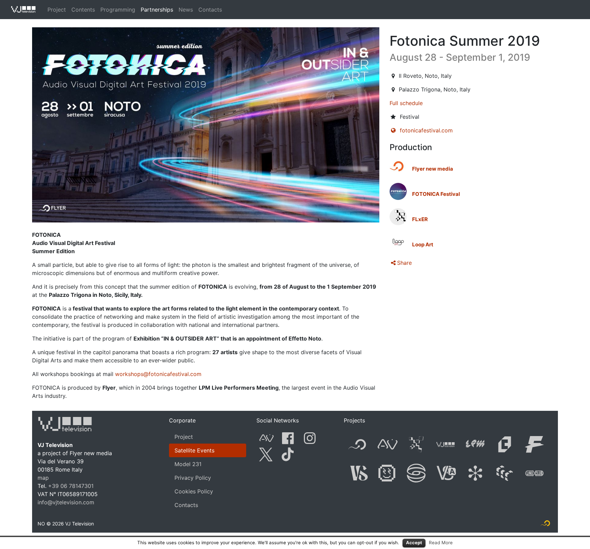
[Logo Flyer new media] (545, 524)
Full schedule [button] (406, 103)
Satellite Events (194, 450)
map (43, 477)
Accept (414, 542)
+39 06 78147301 (71, 485)
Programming (117, 9)
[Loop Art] (398, 241)
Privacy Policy (192, 477)
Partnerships (157, 9)
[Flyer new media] (398, 166)
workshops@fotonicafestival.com (158, 374)
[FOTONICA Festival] (398, 191)
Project (56, 9)
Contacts (210, 9)
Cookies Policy (193, 491)
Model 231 (187, 464)
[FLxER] (398, 216)
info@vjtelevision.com (66, 502)
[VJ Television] (65, 423)
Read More (441, 542)
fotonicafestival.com (426, 130)
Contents (83, 9)
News (186, 9)
